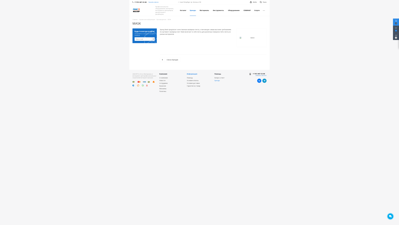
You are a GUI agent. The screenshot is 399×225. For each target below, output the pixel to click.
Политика (162, 91)
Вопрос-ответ (219, 78)
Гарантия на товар (193, 86)
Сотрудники (163, 83)
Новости (162, 80)
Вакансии (162, 86)
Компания (163, 74)
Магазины (162, 89)
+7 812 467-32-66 (259, 74)
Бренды (217, 80)
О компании (163, 78)
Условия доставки (193, 83)
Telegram (264, 81)
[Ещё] (264, 10)
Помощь (190, 78)
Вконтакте (259, 81)
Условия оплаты (192, 80)
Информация (192, 74)
